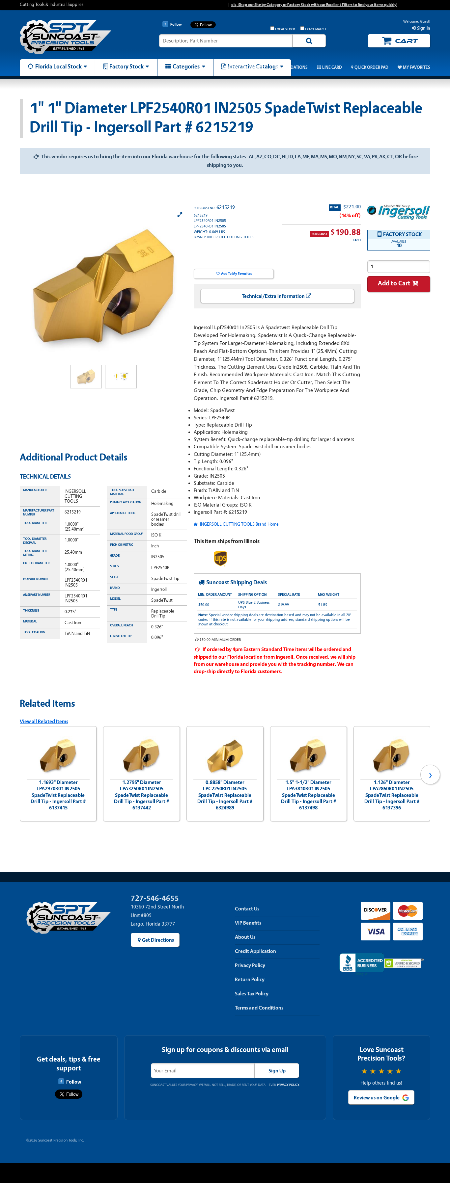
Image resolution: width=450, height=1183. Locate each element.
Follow (73, 1082)
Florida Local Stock (58, 66)
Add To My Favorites (236, 274)
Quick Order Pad (371, 67)
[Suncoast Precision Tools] (68, 37)
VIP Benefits (248, 923)
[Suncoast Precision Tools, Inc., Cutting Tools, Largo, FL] (361, 964)
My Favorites (416, 67)
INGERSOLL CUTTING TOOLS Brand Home (239, 524)
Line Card (332, 67)
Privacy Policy (250, 965)
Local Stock (285, 29)
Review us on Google (377, 1098)
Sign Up (277, 1071)
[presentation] (20, 774)
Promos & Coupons (245, 67)
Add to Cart (394, 283)
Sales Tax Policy (251, 994)
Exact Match (315, 29)
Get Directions (158, 940)
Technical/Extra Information (273, 296)
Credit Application (255, 951)
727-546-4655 (155, 898)
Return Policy (250, 980)
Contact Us (247, 909)
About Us (245, 937)
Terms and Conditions (259, 1008)
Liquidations (294, 67)
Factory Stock (126, 66)
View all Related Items (44, 721)
